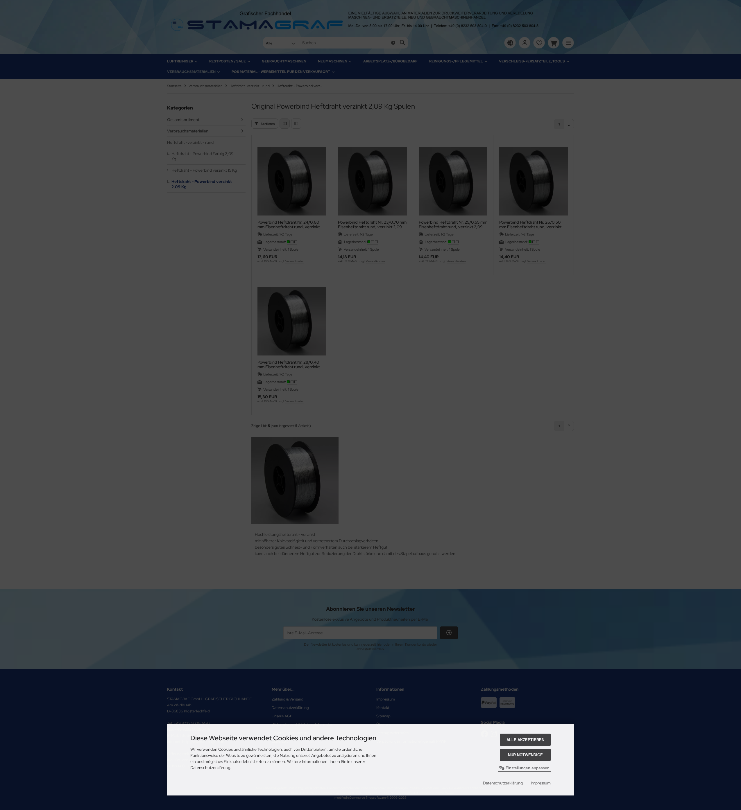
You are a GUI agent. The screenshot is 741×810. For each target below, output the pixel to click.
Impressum (541, 783)
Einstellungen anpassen (527, 768)
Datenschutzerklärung (503, 783)
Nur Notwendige (525, 755)
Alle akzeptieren (525, 740)
